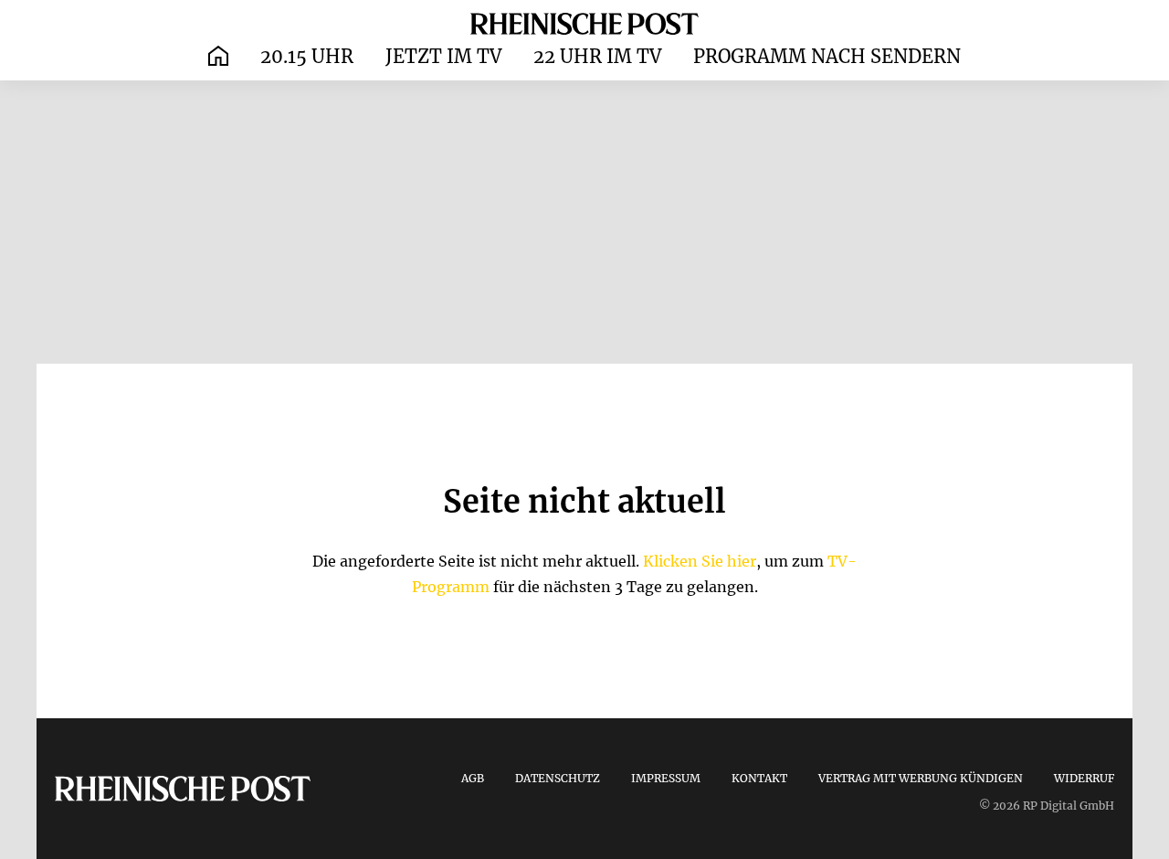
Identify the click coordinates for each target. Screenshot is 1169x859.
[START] (218, 57)
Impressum (665, 778)
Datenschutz (557, 778)
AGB (472, 778)
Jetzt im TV (443, 56)
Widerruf (1084, 778)
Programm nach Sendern (827, 56)
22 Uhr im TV (597, 56)
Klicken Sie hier (699, 561)
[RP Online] (584, 23)
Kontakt (759, 778)
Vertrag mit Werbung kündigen (920, 778)
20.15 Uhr (306, 56)
